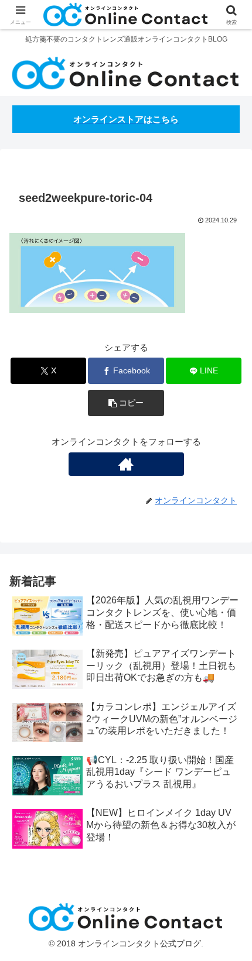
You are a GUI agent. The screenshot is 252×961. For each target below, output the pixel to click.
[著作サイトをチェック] (126, 464)
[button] (126, 403)
